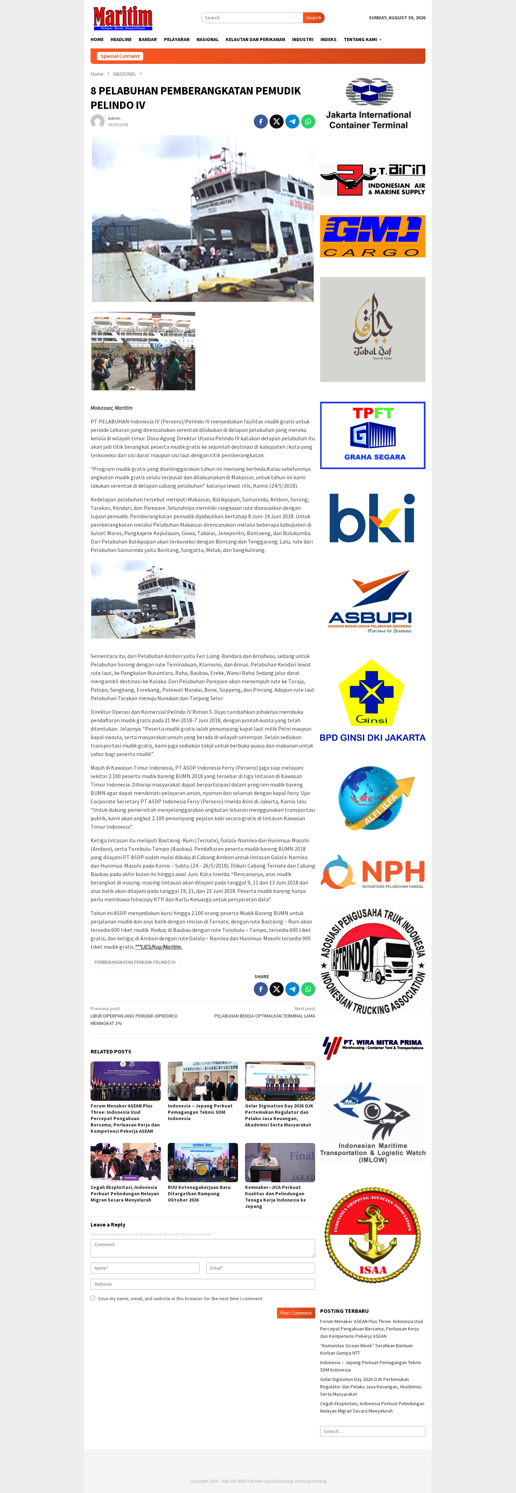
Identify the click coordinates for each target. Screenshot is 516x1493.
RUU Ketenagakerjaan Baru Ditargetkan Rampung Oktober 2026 (199, 1193)
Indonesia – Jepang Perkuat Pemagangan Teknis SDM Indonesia (200, 1112)
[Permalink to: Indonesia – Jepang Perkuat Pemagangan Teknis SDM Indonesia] (203, 1081)
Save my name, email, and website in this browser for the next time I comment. (180, 1298)
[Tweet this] (277, 121)
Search (313, 17)
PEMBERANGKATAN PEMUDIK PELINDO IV (135, 962)
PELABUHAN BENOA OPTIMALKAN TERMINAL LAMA (264, 1012)
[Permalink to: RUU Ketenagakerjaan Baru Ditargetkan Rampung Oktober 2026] (203, 1162)
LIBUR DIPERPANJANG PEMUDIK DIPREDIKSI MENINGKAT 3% (134, 1015)
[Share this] (261, 121)
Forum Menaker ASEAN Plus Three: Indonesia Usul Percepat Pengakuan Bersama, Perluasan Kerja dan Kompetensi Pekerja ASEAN (125, 1118)
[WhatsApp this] (308, 121)
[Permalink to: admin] (98, 121)
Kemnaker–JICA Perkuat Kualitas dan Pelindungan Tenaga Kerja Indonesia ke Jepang (275, 1196)
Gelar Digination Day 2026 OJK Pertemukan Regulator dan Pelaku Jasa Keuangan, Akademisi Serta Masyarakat (279, 1115)
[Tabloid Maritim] (122, 17)
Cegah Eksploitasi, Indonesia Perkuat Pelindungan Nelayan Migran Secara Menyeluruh (125, 1193)
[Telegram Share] (292, 121)
